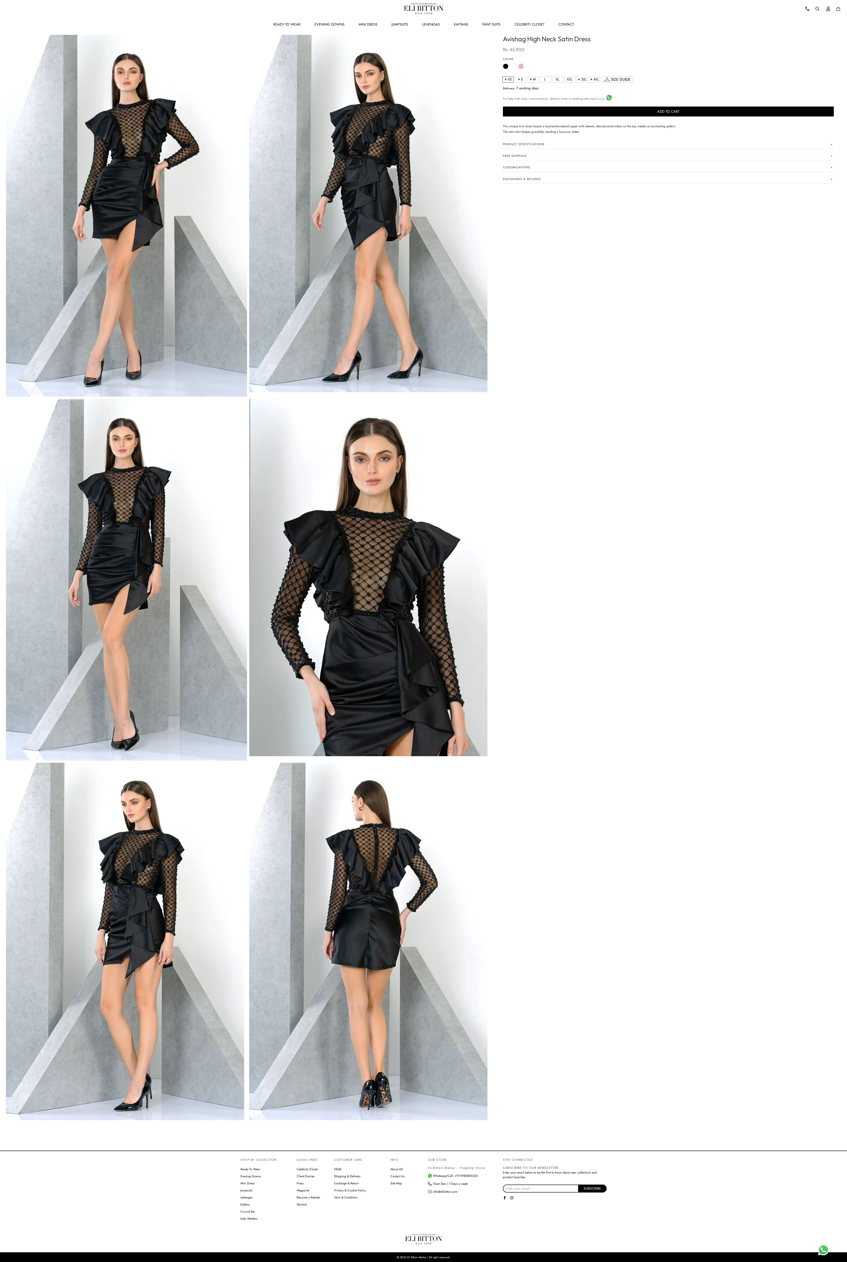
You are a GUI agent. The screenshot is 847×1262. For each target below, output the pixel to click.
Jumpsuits (246, 1190)
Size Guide (621, 79)
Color (508, 59)
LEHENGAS (431, 24)
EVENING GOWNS (330, 24)
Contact (566, 24)
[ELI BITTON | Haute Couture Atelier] (423, 8)
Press (300, 1183)
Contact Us (397, 1176)
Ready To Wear (250, 1169)
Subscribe (592, 1188)
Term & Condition (345, 1197)
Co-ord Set (247, 1211)
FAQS (338, 1169)
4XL (596, 79)
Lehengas (246, 1197)
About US (396, 1169)
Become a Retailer (308, 1197)
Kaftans (245, 1204)
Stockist (302, 1204)
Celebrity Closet (529, 24)
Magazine (303, 1190)
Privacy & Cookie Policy (350, 1190)
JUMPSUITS (400, 24)
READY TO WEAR (286, 24)
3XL (584, 79)
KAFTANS (461, 24)
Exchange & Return (346, 1183)
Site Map (396, 1183)
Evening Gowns (250, 1176)
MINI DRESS (368, 24)
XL (557, 79)
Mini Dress (247, 1183)
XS (510, 79)
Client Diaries (306, 1176)
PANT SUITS (491, 24)
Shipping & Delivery (347, 1176)
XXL (569, 79)
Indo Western (249, 1218)
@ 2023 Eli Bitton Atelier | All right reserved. (423, 1257)
